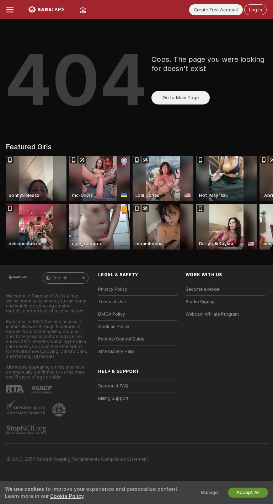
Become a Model (203, 289)
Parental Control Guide (121, 339)
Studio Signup (200, 301)
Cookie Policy (67, 496)
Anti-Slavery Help (116, 351)
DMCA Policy (111, 314)
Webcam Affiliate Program (212, 314)
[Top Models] (82, 9)
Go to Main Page (180, 97)
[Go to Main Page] (46, 9)
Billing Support (113, 398)
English (60, 277)
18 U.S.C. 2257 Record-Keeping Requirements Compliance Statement (77, 459)
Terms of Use (112, 301)
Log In (255, 9)
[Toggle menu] (10, 9)
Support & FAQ (113, 386)
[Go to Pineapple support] (59, 410)
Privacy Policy (112, 289)
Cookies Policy (113, 326)
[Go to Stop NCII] (27, 429)
